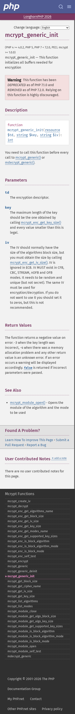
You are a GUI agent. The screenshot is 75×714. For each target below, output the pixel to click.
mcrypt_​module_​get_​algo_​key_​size (30, 621)
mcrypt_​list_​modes (20, 606)
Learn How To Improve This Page (29, 440)
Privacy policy (52, 709)
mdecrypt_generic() (19, 162)
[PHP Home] (11, 6)
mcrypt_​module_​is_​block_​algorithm (31, 631)
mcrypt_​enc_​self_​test (22, 556)
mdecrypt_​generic (19, 656)
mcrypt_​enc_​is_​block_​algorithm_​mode (33, 546)
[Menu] (69, 7)
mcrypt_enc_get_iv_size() (29, 263)
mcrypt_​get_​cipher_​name (24, 586)
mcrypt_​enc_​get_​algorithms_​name (30, 511)
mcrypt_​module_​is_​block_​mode (28, 641)
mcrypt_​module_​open (22, 646)
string (22, 135)
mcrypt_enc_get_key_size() (41, 223)
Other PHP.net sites (22, 709)
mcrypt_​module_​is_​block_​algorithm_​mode (36, 636)
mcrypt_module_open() (27, 403)
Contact (36, 699)
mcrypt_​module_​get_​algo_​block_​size (32, 616)
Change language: (27, 27)
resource (52, 130)
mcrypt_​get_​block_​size (23, 581)
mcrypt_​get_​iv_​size (20, 591)
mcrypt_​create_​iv (19, 501)
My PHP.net (16, 699)
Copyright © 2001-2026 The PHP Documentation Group (31, 684)
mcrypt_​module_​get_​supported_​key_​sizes (35, 626)
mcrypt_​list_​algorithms (23, 601)
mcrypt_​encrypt (18, 561)
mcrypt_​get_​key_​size (21, 596)
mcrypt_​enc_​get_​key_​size (24, 526)
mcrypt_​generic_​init (21, 576)
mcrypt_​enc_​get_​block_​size (26, 516)
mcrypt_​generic (18, 566)
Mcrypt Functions (19, 494)
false (28, 368)
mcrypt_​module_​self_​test (24, 651)
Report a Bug (36, 445)
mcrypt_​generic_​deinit (22, 571)
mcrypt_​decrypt (18, 506)
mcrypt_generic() (28, 157)
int (10, 140)
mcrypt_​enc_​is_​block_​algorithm (28, 541)
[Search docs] (61, 7)
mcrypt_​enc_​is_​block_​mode (26, 551)
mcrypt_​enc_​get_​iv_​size (23, 521)
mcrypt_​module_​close (22, 611)
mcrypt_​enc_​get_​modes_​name (28, 531)
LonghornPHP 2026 (37, 17)
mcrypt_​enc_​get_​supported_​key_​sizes (33, 536)
